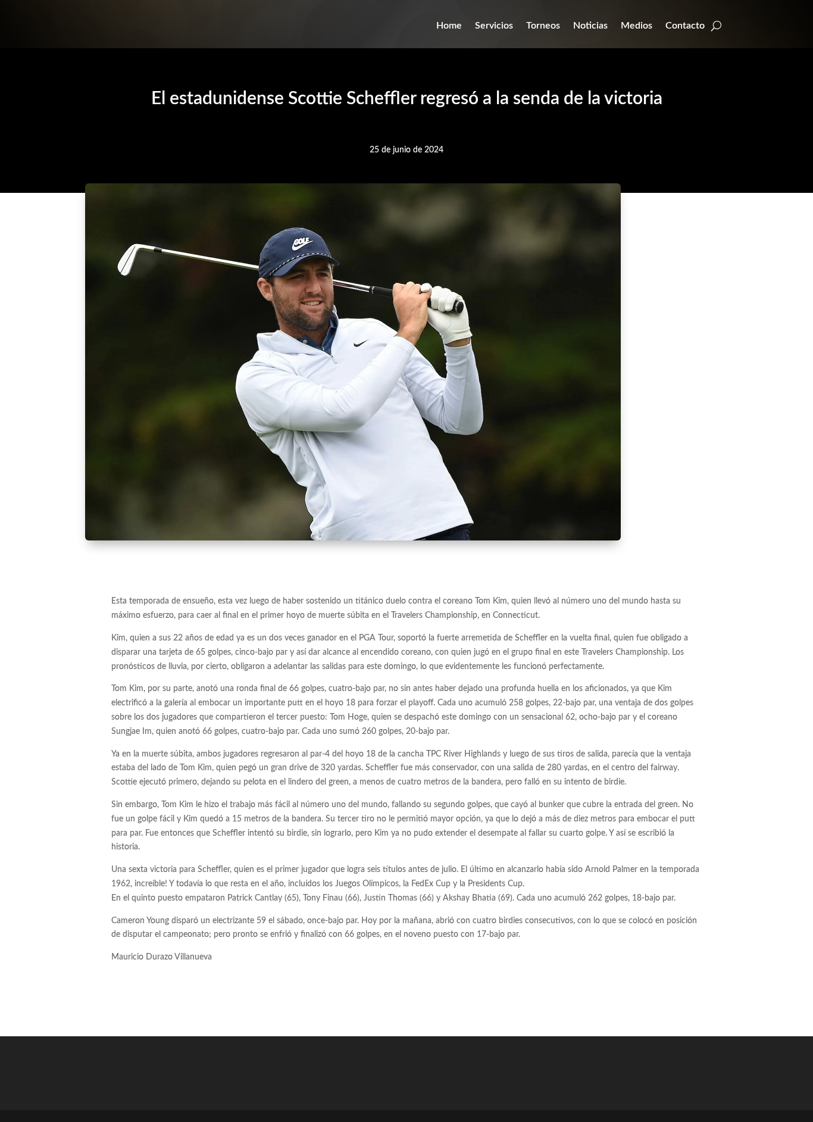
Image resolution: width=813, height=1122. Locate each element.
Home (449, 25)
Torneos (543, 25)
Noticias (590, 25)
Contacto (685, 25)
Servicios (494, 25)
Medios (636, 25)
